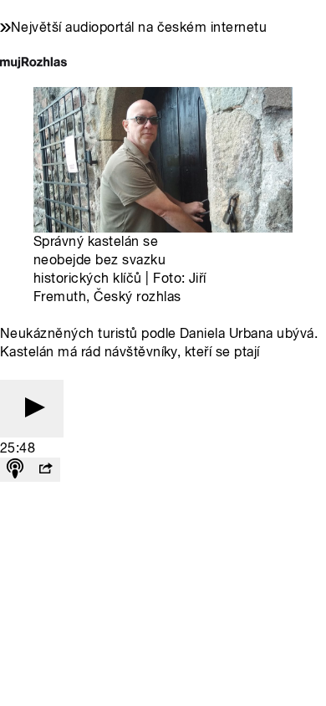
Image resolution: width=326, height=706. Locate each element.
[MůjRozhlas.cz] (33, 64)
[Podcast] (15, 470)
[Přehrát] (32, 408)
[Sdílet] (45, 470)
